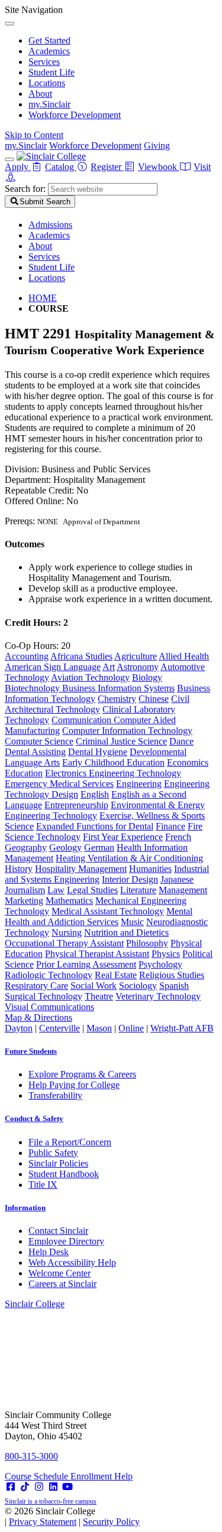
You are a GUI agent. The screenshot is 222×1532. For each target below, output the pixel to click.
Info (25, 1207)
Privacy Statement (42, 1522)
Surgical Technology (43, 996)
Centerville (59, 1028)
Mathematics (69, 901)
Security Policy (111, 1522)
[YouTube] (67, 1487)
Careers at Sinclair (62, 1284)
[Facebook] (11, 1487)
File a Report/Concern (69, 1142)
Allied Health (184, 656)
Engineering (139, 784)
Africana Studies (81, 656)
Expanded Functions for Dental (94, 826)
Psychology (160, 964)
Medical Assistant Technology (108, 911)
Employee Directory (66, 1241)
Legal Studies (92, 890)
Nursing (67, 932)
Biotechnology (33, 688)
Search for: (25, 189)
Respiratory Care (36, 986)
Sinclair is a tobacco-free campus (50, 1501)
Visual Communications (49, 1007)
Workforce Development (74, 115)
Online (131, 1028)
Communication (83, 720)
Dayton (19, 1028)
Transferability (55, 1095)
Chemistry (117, 699)
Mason (99, 1028)
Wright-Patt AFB (182, 1028)
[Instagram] (39, 1487)
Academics (49, 51)
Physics (166, 954)
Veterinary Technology (158, 996)
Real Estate (116, 975)
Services (44, 62)
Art (108, 667)
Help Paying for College (74, 1085)
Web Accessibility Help (72, 1262)
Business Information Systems (118, 688)
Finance (170, 826)
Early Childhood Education (113, 762)
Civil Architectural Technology (97, 704)
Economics (187, 762)
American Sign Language (53, 667)
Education (24, 773)
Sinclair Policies (58, 1163)
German (99, 847)
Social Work (93, 986)
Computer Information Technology (127, 731)
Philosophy (147, 943)
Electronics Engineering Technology (113, 773)
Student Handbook (63, 1174)
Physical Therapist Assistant (97, 954)
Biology (147, 677)
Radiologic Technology (48, 975)
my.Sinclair (49, 104)
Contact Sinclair (58, 1231)
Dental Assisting (35, 752)
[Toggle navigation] (9, 159)
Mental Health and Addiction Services (98, 916)
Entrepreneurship (76, 805)
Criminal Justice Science (121, 741)
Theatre (99, 996)
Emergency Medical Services (59, 784)
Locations (46, 83)
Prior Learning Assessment (86, 964)
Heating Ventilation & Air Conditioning (129, 858)
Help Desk (48, 1252)
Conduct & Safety (34, 1118)
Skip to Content (34, 135)
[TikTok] (25, 1487)
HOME (42, 298)
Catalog (60, 167)
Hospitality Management (81, 869)
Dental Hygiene (97, 752)
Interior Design (130, 879)
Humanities (150, 869)
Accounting (27, 656)
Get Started (49, 40)
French (178, 837)
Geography (26, 847)
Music (132, 922)
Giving (157, 146)
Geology (65, 847)
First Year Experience (123, 837)
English (95, 794)
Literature (138, 890)
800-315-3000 (31, 1456)
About (40, 94)
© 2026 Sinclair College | (72, 1516)
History (19, 869)
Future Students (31, 1051)
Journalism (25, 890)
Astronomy (138, 667)
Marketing (24, 901)
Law (56, 890)
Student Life (51, 72)
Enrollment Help (101, 1476)
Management (183, 890)
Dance (181, 741)
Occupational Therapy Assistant (64, 943)
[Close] (9, 23)
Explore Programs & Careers (82, 1074)
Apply (18, 167)
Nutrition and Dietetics (126, 932)
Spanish (174, 986)
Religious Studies (171, 975)
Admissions (50, 225)
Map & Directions (38, 1017)
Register (107, 167)
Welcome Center (59, 1273)
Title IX (42, 1185)
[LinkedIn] (53, 1487)
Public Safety (53, 1153)
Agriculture (135, 656)
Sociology (138, 986)
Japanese (177, 879)
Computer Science (39, 741)
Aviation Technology (90, 677)
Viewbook (158, 167)
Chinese (154, 699)
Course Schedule (37, 1476)
